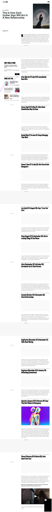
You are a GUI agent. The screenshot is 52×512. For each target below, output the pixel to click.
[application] (35, 496)
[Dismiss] (50, 499)
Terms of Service (17, 70)
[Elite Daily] (5, 2)
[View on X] (35, 88)
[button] (35, 496)
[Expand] (45, 499)
